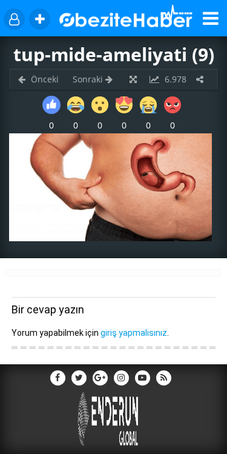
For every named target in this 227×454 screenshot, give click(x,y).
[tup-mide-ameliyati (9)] (110, 238)
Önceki (43, 79)
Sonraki (89, 79)
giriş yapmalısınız (133, 333)
